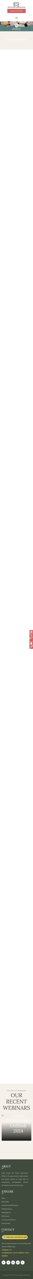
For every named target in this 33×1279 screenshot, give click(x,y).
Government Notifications (10, 1205)
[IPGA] (16, 4)
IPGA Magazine (6, 1212)
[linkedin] (18, 1262)
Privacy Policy (6, 1223)
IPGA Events (5, 1216)
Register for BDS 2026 (16, 11)
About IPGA (5, 1202)
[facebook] (8, 1262)
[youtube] (13, 1262)
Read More (13, 1135)
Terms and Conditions (8, 1220)
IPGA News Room (7, 1209)
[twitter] (4, 1262)
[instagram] (23, 1262)
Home (3, 1198)
